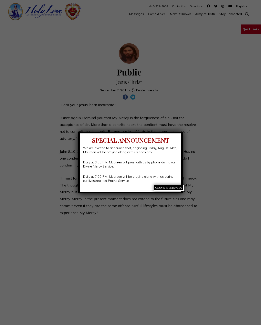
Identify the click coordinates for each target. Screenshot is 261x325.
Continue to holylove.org (168, 187)
